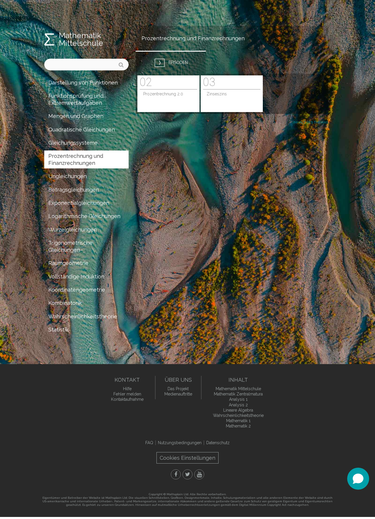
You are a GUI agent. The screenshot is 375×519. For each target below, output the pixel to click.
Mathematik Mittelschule (81, 39)
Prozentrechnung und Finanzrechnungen (75, 159)
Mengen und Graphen (75, 116)
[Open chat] (358, 479)
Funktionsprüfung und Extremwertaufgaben (75, 99)
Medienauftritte (178, 394)
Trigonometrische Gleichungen (70, 246)
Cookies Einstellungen (187, 458)
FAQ (149, 442)
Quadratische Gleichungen (81, 129)
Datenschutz (218, 442)
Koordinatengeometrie (76, 290)
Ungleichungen (67, 176)
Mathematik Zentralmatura (238, 394)
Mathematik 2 (238, 426)
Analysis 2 (238, 405)
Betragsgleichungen (73, 190)
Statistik (58, 330)
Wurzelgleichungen (72, 229)
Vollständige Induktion (76, 276)
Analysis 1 (238, 399)
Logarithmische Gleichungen (84, 216)
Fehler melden (127, 394)
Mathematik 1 (238, 420)
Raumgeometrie (68, 263)
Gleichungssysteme (73, 143)
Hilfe (127, 388)
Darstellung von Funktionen (83, 83)
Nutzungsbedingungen (180, 442)
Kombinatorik (65, 303)
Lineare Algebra (238, 410)
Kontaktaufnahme (127, 399)
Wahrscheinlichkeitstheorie (82, 316)
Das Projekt (178, 388)
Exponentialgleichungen (78, 203)
